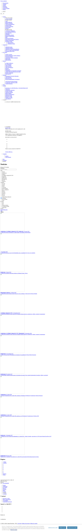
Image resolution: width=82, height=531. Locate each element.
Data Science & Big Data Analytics (12, 39)
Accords (3, 183)
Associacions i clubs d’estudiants (11, 57)
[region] (41, 528)
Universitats (5, 7)
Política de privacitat (26, 523)
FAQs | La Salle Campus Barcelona (12, 50)
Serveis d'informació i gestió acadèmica (12, 55)
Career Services (8, 77)
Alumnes (4, 4)
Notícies (6, 156)
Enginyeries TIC (8, 32)
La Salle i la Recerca (9, 63)
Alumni (4, 5)
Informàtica (7, 34)
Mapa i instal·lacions (7, 499)
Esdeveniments (8, 59)
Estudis (4, 16)
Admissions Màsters (9, 48)
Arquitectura (4, 173)
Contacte (4, 99)
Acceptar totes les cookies (72, 527)
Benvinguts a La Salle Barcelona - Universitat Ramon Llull (16, 88)
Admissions (5, 44)
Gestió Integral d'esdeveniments (11, 81)
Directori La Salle (8, 96)
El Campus (5, 52)
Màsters (3, 190)
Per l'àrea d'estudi (8, 29)
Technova (4, 181)
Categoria (2, 182)
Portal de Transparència (9, 94)
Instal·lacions (7, 58)
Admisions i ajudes (11, 43)
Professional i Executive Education (11, 76)
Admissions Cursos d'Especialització (12, 49)
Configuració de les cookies (53, 527)
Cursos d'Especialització (6, 196)
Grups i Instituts (8, 65)
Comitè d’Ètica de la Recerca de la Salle (12, 71)
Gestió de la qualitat (9, 92)
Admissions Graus (8, 46)
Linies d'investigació (9, 67)
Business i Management (9, 36)
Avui (3, 202)
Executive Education (9, 26)
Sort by (1, 208)
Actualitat (5, 153)
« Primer (4, 461)
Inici (4, 159)
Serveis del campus (9, 56)
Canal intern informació (7, 501)
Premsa (4, 9)
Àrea (1, 170)
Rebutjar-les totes (62, 527)
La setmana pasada (5, 206)
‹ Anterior (5, 462)
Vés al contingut (3, 0)
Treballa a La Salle (8, 97)
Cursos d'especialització (9, 24)
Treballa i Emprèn (8, 54)
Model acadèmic (8, 93)
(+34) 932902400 (5, 483)
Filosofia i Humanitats (9, 40)
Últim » (4, 474)
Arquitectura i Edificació (10, 30)
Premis (3, 186)
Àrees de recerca (8, 66)
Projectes (7, 68)
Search (4, 11)
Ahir (3, 204)
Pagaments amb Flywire (9, 51)
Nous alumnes (5, 3)
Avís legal (19, 523)
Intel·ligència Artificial (9, 35)
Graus (6, 21)
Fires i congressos (5, 189)
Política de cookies (33, 523)
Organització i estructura (10, 90)
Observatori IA (8, 73)
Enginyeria (4, 176)
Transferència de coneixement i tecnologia (13, 70)
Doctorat (7, 28)
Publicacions (7, 69)
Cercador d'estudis (8, 18)
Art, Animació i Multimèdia (10, 31)
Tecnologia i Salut (8, 41)
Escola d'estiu (7, 27)
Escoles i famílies (6, 8)
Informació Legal (8, 95)
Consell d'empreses (9, 83)
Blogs (4, 84)
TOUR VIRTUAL (8, 151)
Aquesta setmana (5, 205)
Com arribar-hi (8, 98)
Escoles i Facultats (8, 91)
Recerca (4, 61)
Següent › (4, 473)
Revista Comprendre (9, 72)
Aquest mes (4, 207)
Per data (2, 201)
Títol (1, 210)
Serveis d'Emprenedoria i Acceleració (12, 79)
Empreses (5, 6)
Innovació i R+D (8, 78)
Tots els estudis (10, 42)
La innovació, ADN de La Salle (11, 82)
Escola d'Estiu (4, 199)
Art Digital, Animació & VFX (7, 175)
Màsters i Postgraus (9, 23)
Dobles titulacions (8, 22)
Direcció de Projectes (9, 38)
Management (4, 179)
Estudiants (4, 198)
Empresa (4, 75)
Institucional (4, 177)
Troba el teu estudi (8, 17)
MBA (6, 37)
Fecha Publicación (3, 209)
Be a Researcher (8, 64)
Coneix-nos (7, 89)
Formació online (8, 25)
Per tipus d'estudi (8, 20)
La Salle (4, 85)
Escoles (3, 195)
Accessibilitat (5, 500)
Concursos (4, 187)
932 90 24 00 (7, 127)
